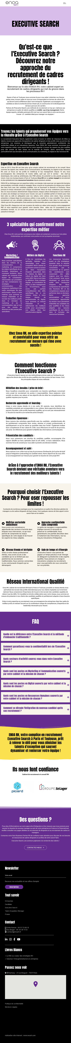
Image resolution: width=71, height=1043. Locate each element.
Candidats (8, 904)
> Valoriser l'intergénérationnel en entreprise (21, 959)
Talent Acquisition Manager (14, 911)
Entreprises (9, 901)
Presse (7, 914)
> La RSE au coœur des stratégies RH (19, 956)
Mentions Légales (11, 1007)
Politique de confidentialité (14, 1004)
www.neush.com (29, 1035)
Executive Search (11, 908)
